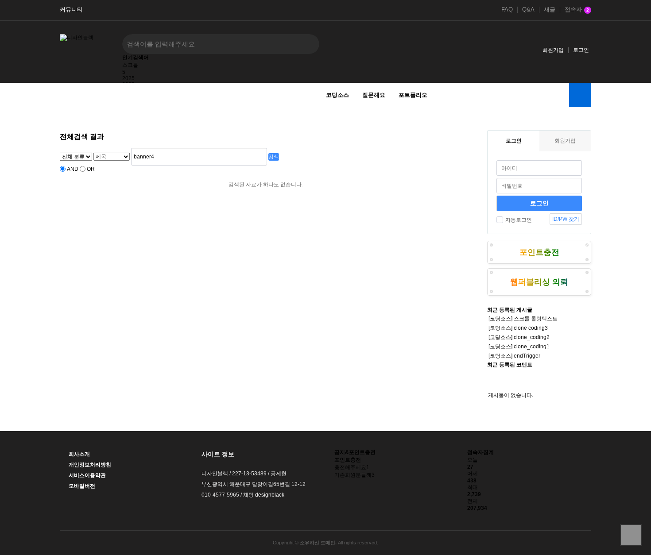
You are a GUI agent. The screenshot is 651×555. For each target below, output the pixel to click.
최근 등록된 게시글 (509, 310)
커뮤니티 (71, 10)
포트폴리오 (413, 95)
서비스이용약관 (87, 475)
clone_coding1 (532, 346)
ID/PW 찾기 (565, 219)
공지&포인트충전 (355, 452)
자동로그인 (518, 220)
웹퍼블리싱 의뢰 (539, 282)
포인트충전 (539, 252)
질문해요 (373, 95)
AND (72, 169)
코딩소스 (337, 95)
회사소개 (79, 454)
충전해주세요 (351, 467)
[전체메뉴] (580, 95)
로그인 (581, 50)
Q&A (528, 10)
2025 (128, 78)
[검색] (306, 44)
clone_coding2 (532, 337)
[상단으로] (631, 535)
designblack (269, 495)
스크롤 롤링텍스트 (536, 319)
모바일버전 (82, 486)
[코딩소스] (500, 319)
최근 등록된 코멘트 (509, 365)
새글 (549, 10)
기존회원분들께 (354, 475)
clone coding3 (531, 328)
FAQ (507, 10)
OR (91, 169)
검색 (273, 157)
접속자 (577, 10)
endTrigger (527, 356)
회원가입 (553, 50)
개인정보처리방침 (90, 465)
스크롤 (130, 65)
